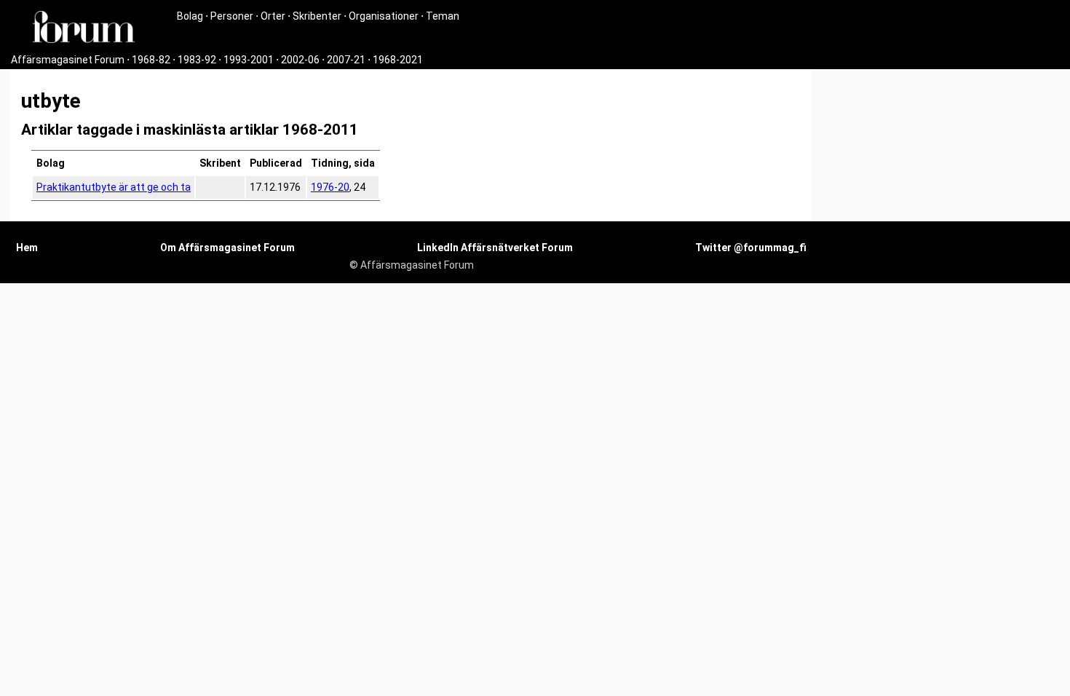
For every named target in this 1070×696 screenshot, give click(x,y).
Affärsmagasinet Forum (67, 60)
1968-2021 (398, 60)
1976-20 (330, 187)
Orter (273, 16)
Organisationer (384, 16)
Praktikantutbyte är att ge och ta (113, 187)
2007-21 (346, 60)
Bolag (190, 16)
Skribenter (317, 16)
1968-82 (151, 60)
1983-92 (197, 60)
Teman (442, 16)
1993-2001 (248, 60)
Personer (231, 16)
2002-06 (300, 60)
